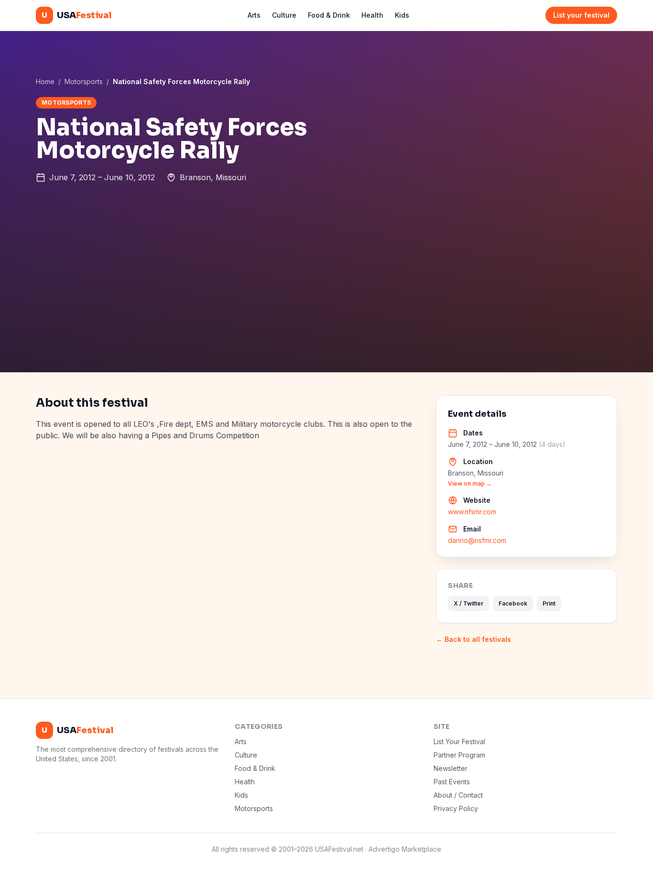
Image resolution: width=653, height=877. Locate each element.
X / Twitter (468, 603)
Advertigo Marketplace (405, 849)
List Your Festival (459, 741)
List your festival (581, 15)
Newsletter (451, 768)
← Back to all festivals (473, 639)
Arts (254, 15)
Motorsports (84, 81)
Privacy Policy (456, 808)
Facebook (513, 603)
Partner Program (459, 755)
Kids (402, 15)
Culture (284, 15)
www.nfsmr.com (472, 512)
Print (549, 603)
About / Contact (458, 795)
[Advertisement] (326, 301)
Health (372, 15)
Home (45, 81)
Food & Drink (329, 15)
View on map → (470, 483)
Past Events (452, 782)
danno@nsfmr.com (477, 540)
